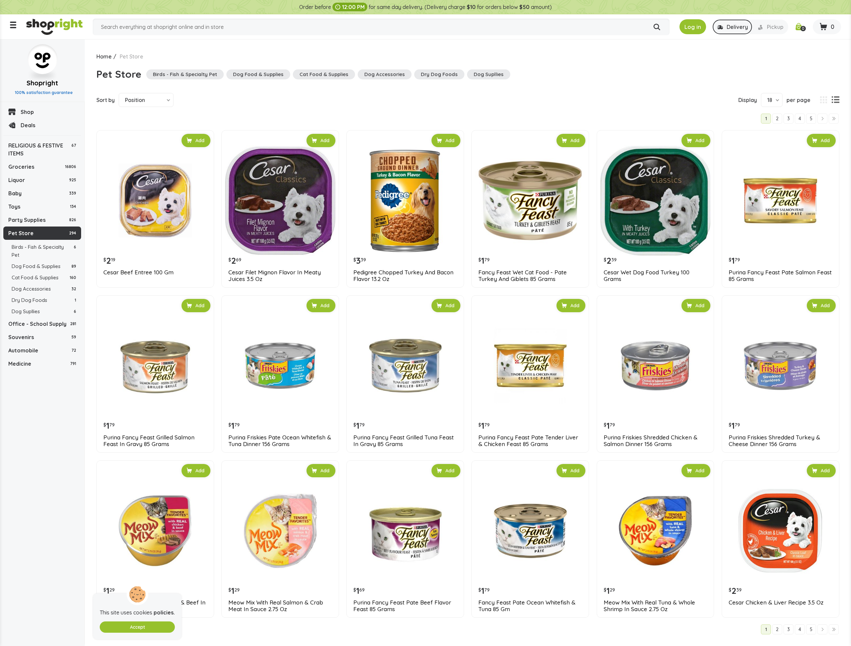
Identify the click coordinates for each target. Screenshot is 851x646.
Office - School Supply (42, 324)
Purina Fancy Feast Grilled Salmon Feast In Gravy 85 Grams (148, 440)
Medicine (42, 363)
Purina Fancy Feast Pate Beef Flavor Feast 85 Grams (402, 605)
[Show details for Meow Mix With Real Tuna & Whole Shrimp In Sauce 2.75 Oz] (655, 531)
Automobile (42, 350)
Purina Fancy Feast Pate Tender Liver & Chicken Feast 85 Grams (528, 440)
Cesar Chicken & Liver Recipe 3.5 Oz (776, 602)
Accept (137, 627)
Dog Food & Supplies (44, 266)
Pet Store (42, 233)
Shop (27, 112)
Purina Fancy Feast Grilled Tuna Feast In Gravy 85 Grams (403, 440)
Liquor (42, 180)
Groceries (42, 166)
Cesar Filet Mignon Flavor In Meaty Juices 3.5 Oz (274, 275)
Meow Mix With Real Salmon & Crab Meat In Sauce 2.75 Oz (275, 605)
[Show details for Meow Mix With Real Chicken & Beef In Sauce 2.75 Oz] (155, 531)
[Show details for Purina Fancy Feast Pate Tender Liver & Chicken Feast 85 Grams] (530, 366)
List (835, 100)
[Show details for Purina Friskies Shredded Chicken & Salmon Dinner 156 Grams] (655, 366)
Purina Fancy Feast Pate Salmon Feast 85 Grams (780, 275)
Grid (823, 100)
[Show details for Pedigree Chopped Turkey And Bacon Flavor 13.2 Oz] (405, 200)
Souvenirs (42, 337)
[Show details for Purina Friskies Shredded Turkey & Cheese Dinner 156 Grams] (780, 366)
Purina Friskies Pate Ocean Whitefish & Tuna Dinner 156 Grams (279, 440)
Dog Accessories (44, 289)
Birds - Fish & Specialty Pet (44, 251)
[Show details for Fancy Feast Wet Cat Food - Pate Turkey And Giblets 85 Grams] (530, 200)
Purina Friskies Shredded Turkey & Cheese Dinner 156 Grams (774, 440)
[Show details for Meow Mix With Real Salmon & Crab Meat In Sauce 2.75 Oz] (280, 531)
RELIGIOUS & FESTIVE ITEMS (42, 149)
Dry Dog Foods (44, 300)
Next (822, 119)
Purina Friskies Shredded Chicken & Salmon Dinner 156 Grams (650, 440)
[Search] (657, 27)
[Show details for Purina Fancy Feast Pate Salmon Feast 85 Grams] (780, 200)
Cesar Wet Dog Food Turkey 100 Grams (646, 275)
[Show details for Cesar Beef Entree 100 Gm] (155, 200)
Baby (42, 193)
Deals (28, 125)
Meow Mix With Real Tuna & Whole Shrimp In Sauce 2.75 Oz (649, 605)
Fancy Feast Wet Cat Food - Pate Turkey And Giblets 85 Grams (522, 275)
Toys (42, 206)
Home (104, 56)
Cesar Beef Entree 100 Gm (138, 272)
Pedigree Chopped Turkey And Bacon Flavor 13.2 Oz (403, 275)
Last (834, 119)
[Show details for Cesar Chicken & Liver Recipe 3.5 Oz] (780, 531)
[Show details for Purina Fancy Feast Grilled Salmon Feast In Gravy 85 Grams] (155, 366)
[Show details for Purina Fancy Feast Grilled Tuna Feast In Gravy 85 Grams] (405, 366)
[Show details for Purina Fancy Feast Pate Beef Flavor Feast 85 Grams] (405, 531)
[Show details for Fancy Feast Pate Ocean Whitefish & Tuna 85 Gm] (530, 531)
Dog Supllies (44, 311)
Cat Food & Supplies (44, 277)
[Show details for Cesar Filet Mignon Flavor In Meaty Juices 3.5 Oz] (280, 200)
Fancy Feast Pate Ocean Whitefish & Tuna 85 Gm (526, 605)
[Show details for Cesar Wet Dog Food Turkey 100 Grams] (655, 200)
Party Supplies (42, 220)
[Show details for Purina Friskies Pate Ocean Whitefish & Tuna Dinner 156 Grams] (280, 366)
